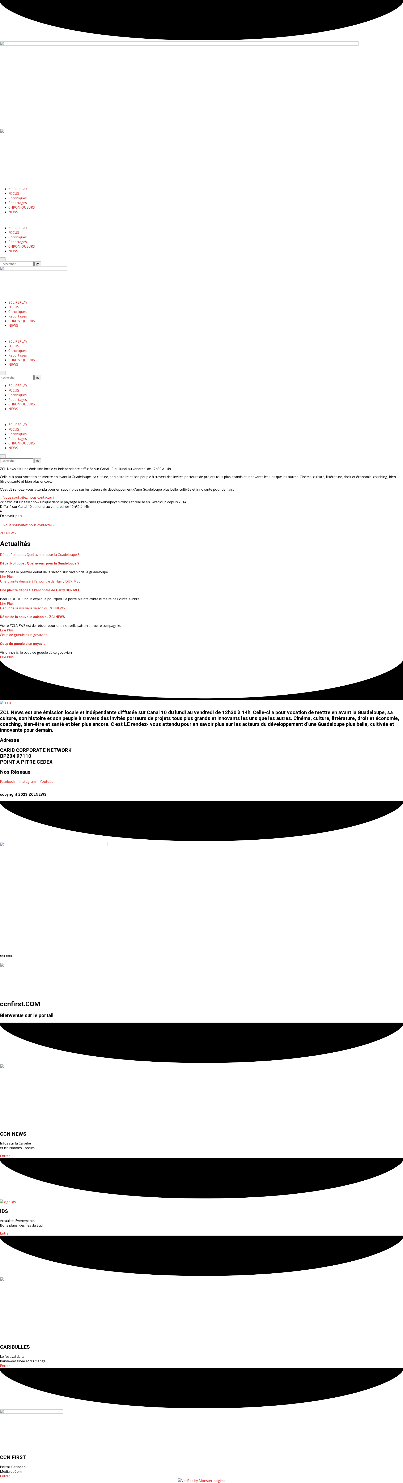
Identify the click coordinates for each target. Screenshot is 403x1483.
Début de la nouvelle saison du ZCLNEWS (32, 608)
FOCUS (13, 193)
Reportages (17, 202)
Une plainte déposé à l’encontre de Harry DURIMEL (40, 581)
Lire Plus (7, 576)
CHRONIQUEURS (21, 207)
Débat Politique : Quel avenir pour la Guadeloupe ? (39, 554)
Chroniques (17, 198)
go (38, 264)
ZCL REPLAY (17, 189)
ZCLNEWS (8, 533)
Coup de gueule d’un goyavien (23, 634)
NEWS (13, 212)
